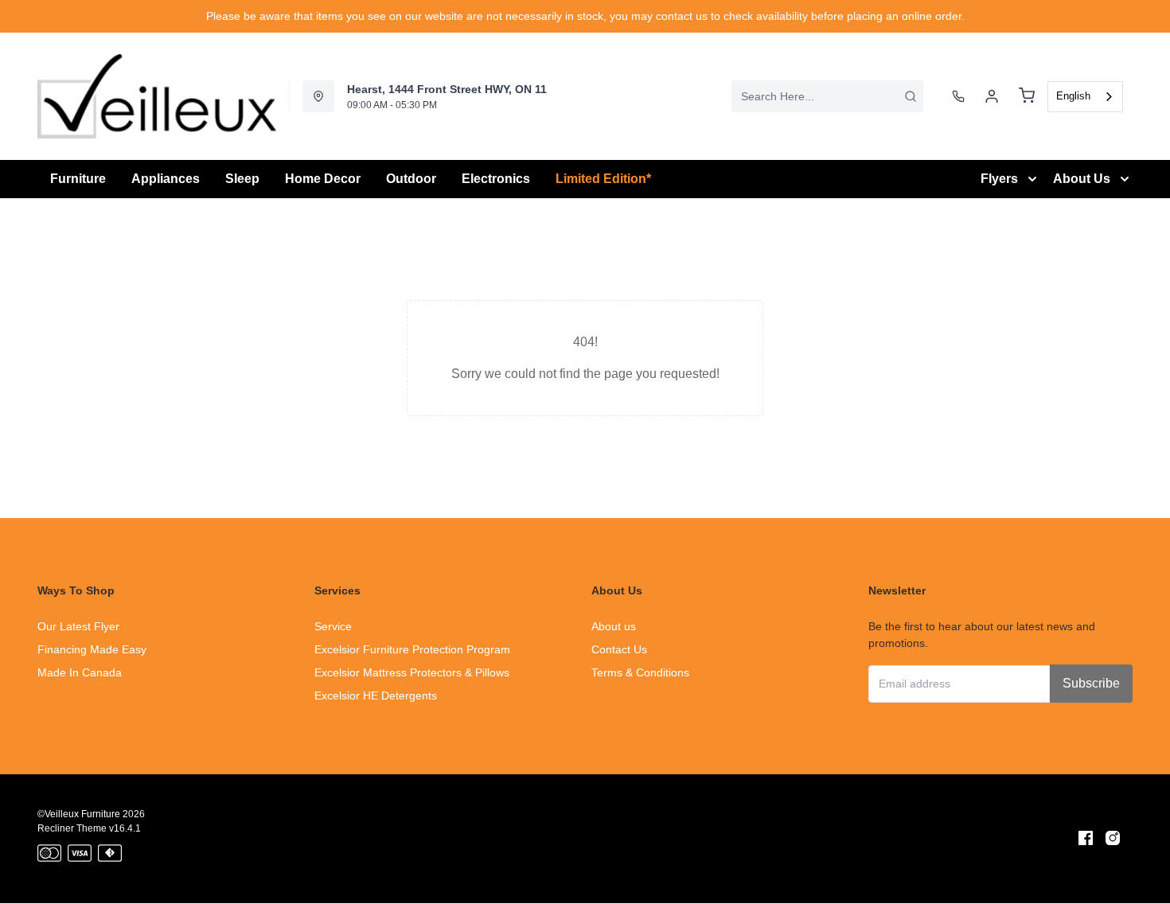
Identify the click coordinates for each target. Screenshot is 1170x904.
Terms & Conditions (640, 672)
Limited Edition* (603, 178)
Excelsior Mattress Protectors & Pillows (411, 672)
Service (333, 626)
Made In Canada (79, 672)
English (1073, 96)
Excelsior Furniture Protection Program (412, 649)
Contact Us (619, 649)
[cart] (1027, 96)
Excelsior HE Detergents (375, 695)
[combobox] (827, 96)
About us (613, 626)
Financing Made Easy (91, 649)
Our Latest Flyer (78, 626)
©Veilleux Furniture (78, 814)
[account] (992, 96)
